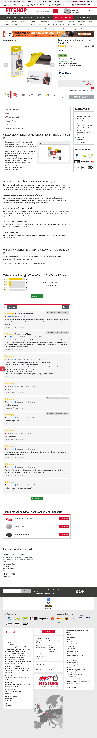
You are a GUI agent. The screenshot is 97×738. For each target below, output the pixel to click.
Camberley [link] (26, 668)
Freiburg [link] (13, 653)
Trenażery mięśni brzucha (74, 674)
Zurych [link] (21, 691)
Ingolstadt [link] (8, 655)
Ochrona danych (54, 641)
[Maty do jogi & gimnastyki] (9, 518)
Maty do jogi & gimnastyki (23, 519)
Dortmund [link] (28, 649)
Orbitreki (69, 635)
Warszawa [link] (8, 642)
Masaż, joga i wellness (63, 17)
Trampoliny (70, 646)
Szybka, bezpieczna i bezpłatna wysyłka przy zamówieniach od (37, 6)
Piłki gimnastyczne (21, 526)
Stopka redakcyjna (15, 1)
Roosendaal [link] (8, 686)
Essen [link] (24, 651)
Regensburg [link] (8, 661)
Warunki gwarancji (12, 117)
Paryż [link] (9, 701)
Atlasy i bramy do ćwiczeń (75, 644)
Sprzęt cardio (11, 17)
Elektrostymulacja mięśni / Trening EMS (78, 681)
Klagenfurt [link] (17, 677)
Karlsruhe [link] (14, 655)
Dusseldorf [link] (12, 651)
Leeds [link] (12, 668)
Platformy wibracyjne (73, 684)
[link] (74, 59)
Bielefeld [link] (22, 647)
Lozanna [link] (15, 691)
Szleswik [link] (28, 661)
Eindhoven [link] (26, 684)
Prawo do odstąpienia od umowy (53, 649)
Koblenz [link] (24, 655)
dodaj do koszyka (81, 97)
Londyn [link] (18, 670)
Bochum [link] (27, 647)
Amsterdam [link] (8, 684)
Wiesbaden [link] (14, 663)
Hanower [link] (25, 653)
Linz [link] (22, 677)
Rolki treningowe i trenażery (75, 665)
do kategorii (64, 519)
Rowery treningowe (73, 653)
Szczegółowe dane (12, 109)
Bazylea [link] (7, 691)
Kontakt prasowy (54, 667)
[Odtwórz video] (54, 153)
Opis (7, 113)
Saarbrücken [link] (21, 661)
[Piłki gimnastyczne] (9, 526)
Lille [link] (6, 701)
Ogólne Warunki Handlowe (41, 642)
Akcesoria (9, 125)
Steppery (70, 667)
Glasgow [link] (13, 670)
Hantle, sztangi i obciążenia (75, 656)
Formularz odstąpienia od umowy (40, 656)
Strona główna (7, 29)
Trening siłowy (26, 17)
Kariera (23, 1)
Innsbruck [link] (11, 677)
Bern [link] (11, 691)
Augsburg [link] (12, 647)
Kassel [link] (19, 655)
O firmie (7, 1)
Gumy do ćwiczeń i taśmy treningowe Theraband (71, 29)
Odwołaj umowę (48, 631)
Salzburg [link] (26, 677)
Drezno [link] (7, 651)
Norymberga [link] (21, 659)
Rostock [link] (14, 661)
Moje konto (87, 1)
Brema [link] (22, 649)
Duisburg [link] (19, 651)
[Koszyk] (91, 11)
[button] (7, 94)
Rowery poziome (72, 660)
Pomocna (9, 327)
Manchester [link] (25, 670)
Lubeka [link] (15, 657)
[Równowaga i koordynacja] (9, 534)
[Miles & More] (85, 617)
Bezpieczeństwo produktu (14, 129)
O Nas (51, 645)
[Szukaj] (55, 11)
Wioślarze (70, 642)
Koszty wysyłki (40, 647)
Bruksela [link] (14, 696)
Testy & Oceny (11, 121)
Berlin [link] (17, 647)
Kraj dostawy (71, 1)
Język (79, 1)
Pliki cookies (39, 645)
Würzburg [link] (20, 663)
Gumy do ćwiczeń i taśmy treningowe (46, 29)
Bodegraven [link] (15, 684)
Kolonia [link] (7, 657)
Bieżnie (69, 639)
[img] (74, 72)
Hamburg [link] (19, 653)
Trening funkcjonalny (73, 672)
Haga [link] (21, 684)
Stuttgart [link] (7, 663)
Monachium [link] (8, 659)
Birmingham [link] (18, 668)
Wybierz (61, 50)
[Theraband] (10, 40)
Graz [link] (6, 677)
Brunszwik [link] (16, 649)
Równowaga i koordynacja (23, 535)
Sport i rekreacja (43, 17)
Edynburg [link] (7, 670)
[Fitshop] (16, 11)
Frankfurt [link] (7, 653)
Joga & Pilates (30, 29)
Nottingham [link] (8, 672)
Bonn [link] (6, 649)
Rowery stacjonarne (73, 637)
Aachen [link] (7, 647)
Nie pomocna (19, 327)
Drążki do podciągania (73, 679)
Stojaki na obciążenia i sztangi (76, 670)
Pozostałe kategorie (84, 17)
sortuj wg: (12, 307)
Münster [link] (14, 659)
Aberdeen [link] (7, 668)
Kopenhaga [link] (8, 706)
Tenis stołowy (71, 649)
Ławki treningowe (72, 651)
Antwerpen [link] (8, 696)
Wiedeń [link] (7, 679)
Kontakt (29, 1)
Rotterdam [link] (15, 686)
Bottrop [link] (10, 649)
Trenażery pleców (72, 676)
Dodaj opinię (37, 296)
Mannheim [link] (21, 657)
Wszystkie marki (72, 687)
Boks (68, 658)
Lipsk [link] (11, 657)
